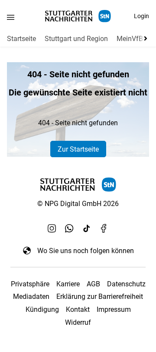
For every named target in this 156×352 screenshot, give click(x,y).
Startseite (21, 39)
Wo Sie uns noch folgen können (85, 251)
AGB (93, 284)
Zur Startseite (78, 149)
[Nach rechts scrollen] (144, 38)
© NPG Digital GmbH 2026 (78, 204)
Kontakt (78, 309)
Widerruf (78, 322)
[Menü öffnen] (10, 17)
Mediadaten (31, 296)
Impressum (114, 309)
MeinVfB (130, 39)
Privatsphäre (30, 284)
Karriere (68, 284)
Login (141, 16)
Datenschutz (126, 284)
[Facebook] (104, 228)
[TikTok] (87, 228)
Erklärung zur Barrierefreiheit (99, 296)
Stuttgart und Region (76, 39)
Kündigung (42, 309)
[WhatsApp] (69, 228)
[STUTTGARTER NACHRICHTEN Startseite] (78, 16)
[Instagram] (52, 228)
